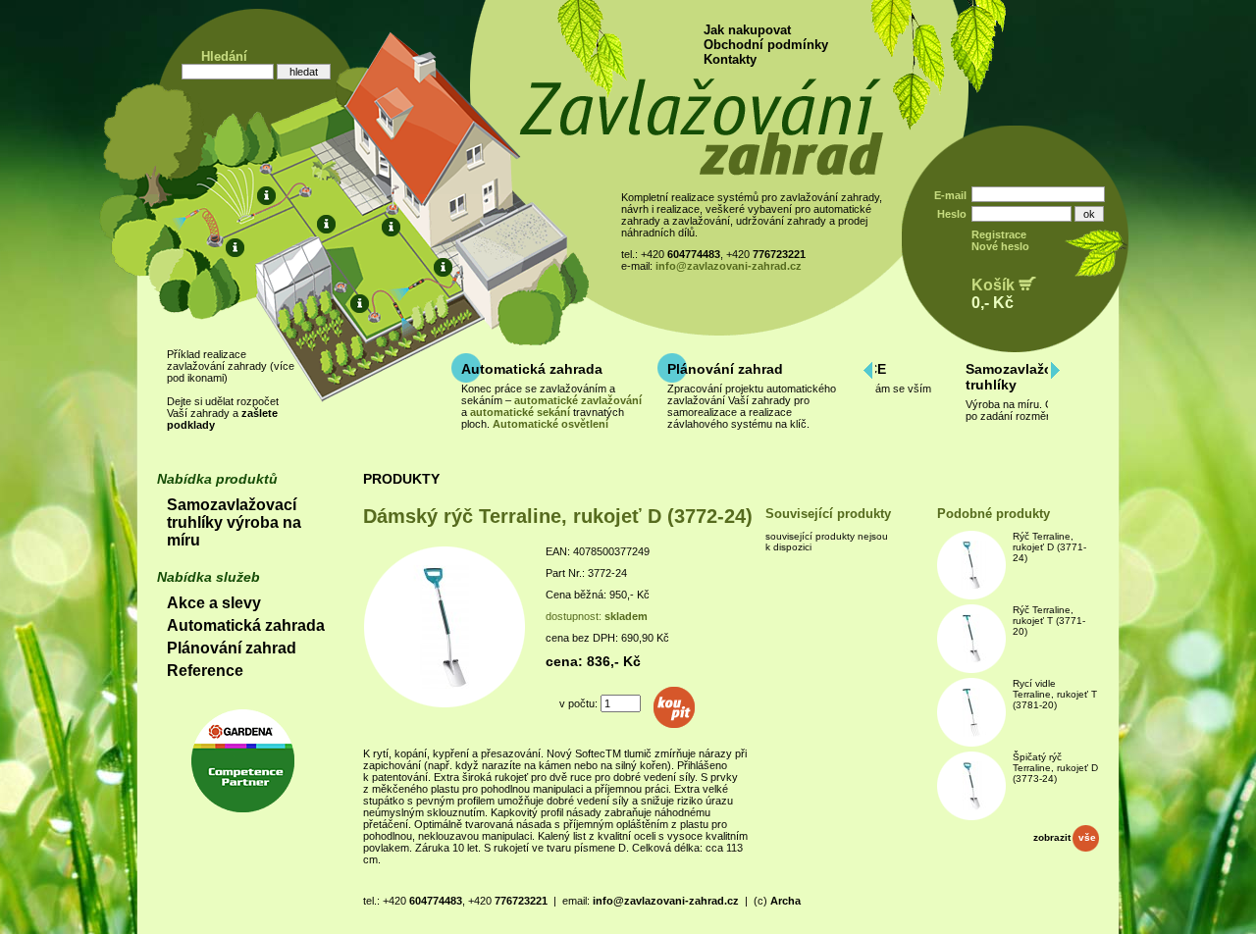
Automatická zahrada (531, 369)
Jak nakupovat (747, 30)
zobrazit (1064, 837)
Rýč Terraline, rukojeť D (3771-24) (1049, 547)
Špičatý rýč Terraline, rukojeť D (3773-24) (1055, 768)
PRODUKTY (401, 479)
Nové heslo (1000, 246)
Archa (785, 901)
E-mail (950, 195)
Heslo (952, 214)
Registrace (998, 234)
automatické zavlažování (578, 400)
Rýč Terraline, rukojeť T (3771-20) (1049, 620)
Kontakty (730, 59)
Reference (205, 670)
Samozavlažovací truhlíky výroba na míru (234, 522)
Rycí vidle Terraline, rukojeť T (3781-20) (1055, 694)
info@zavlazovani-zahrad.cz (728, 266)
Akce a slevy (214, 603)
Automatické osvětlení (550, 424)
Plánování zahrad (725, 369)
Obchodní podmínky (766, 44)
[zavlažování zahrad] (701, 172)
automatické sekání (520, 412)
